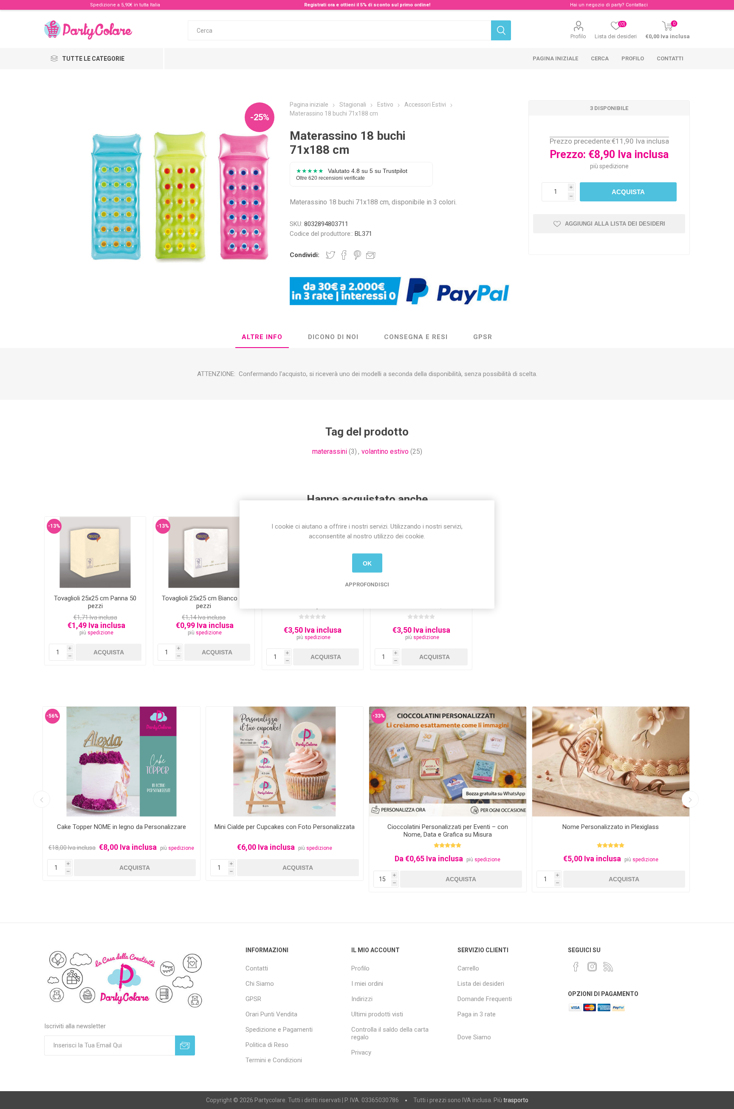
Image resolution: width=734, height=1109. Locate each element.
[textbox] (339, 30)
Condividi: (304, 255)
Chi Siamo (260, 983)
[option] (121, 793)
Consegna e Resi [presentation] (416, 337)
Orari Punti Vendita (271, 1014)
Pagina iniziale (555, 58)
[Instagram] (592, 966)
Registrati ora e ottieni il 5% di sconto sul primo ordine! (367, 5)
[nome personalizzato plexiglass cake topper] (610, 762)
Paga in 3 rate (476, 1014)
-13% (54, 526)
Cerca (600, 58)
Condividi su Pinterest (357, 255)
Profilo (578, 36)
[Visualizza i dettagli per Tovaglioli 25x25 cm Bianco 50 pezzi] (204, 552)
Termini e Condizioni (274, 1060)
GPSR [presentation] (482, 337)
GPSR (253, 999)
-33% (379, 716)
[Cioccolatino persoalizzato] (447, 762)
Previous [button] (41, 799)
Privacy (361, 1052)
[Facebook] (576, 966)
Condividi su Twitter (330, 255)
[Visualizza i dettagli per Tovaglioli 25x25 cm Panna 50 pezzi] (95, 552)
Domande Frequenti (484, 999)
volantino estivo (385, 451)
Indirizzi (362, 999)
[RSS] (608, 966)
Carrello (468, 968)
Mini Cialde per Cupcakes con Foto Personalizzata (285, 827)
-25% (259, 117)
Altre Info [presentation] (262, 337)
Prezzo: (568, 154)
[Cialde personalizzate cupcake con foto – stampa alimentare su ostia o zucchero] (284, 762)
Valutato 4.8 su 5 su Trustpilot (351, 174)
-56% (52, 716)
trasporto (515, 1100)
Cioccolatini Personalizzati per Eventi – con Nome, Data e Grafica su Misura (447, 830)
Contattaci (637, 5)
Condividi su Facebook (344, 255)
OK (367, 563)
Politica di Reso (267, 1045)
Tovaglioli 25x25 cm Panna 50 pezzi (95, 602)
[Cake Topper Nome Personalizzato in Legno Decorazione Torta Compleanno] (121, 762)
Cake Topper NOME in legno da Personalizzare (121, 827)
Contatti (670, 58)
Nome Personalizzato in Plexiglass (610, 827)
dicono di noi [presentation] (333, 337)
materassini (329, 451)
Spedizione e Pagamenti (279, 1029)
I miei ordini (367, 983)
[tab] (262, 337)
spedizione (614, 166)
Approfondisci (367, 584)
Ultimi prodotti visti (377, 1014)
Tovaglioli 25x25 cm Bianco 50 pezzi (204, 602)
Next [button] (690, 799)
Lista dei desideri (480, 983)
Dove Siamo (474, 1037)
